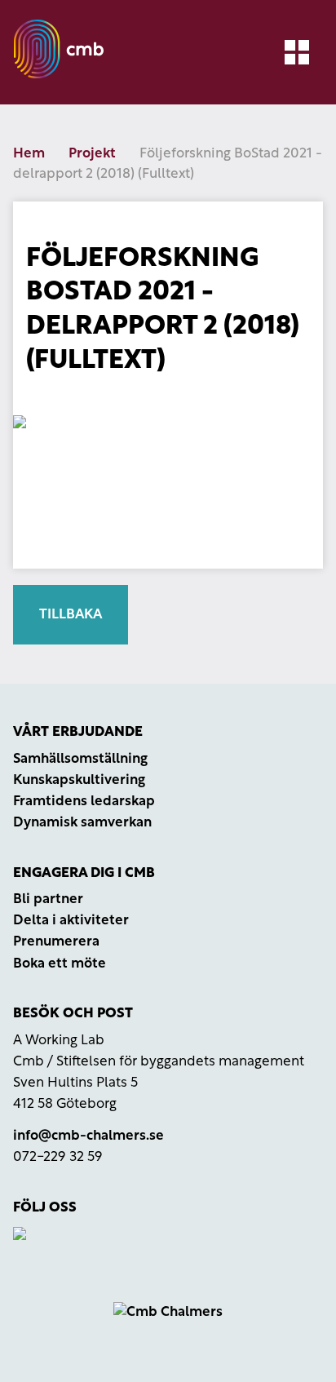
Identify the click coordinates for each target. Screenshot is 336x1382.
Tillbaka (70, 615)
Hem (29, 154)
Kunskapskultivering (79, 780)
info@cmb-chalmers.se (88, 1136)
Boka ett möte (59, 964)
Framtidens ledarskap (84, 801)
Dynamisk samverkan (82, 823)
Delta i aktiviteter (71, 921)
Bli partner (48, 899)
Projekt (92, 154)
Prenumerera (56, 942)
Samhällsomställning (80, 759)
